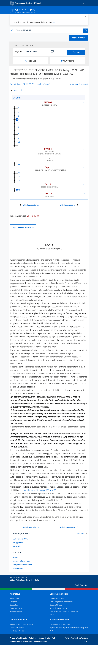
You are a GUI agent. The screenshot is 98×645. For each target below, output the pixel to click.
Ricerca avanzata (78, 37)
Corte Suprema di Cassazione (60, 624)
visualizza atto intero (79, 84)
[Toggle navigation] (82, 10)
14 (19, 176)
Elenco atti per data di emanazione (61, 601)
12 (19, 163)
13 (19, 173)
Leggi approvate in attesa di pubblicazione (64, 611)
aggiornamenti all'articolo (23, 227)
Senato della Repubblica (18, 630)
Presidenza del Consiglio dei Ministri (22, 624)
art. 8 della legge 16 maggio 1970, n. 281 (39, 490)
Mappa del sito (45, 638)
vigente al (19, 51)
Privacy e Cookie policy (19, 638)
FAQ (53, 638)
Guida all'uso (14, 605)
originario (31, 60)
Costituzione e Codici (57, 598)
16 (19, 189)
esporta (15, 557)
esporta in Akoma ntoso (21, 561)
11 (19, 145)
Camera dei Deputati (17, 627)
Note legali (33, 638)
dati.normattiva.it (40, 641)
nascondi (18, 90)
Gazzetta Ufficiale (56, 605)
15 (19, 180)
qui (54, 22)
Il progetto (13, 601)
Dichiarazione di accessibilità (21, 641)
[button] (52, 51)
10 (19, 141)
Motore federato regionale (59, 608)
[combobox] (49, 30)
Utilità (52, 614)
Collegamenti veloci (16, 608)
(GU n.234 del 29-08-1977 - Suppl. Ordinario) (30, 84)
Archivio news (14, 598)
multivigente (68, 60)
